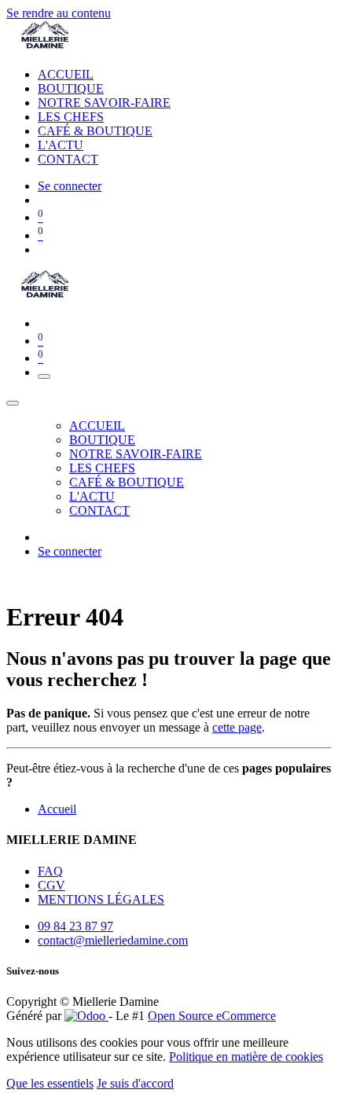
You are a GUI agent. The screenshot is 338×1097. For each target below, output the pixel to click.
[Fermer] (12, 403)
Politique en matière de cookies (246, 1056)
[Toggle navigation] (44, 376)
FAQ (50, 871)
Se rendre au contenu (58, 13)
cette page (237, 727)
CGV (51, 885)
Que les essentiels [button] (50, 1083)
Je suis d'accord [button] (135, 1083)
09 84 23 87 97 (75, 926)
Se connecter (69, 186)
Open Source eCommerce (212, 1015)
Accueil (57, 809)
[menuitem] (66, 74)
